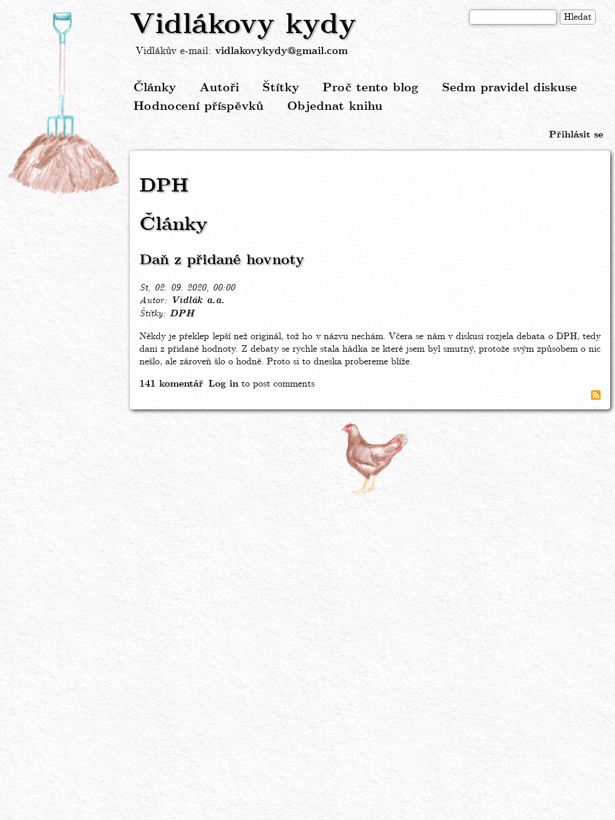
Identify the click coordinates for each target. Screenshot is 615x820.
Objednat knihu (335, 106)
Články (154, 88)
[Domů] (65, 104)
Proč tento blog (371, 88)
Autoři (219, 88)
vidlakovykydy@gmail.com (281, 51)
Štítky (280, 88)
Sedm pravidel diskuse (509, 88)
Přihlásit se (576, 134)
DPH (181, 314)
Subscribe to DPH (596, 395)
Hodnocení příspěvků (198, 106)
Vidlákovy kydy (243, 25)
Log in (223, 384)
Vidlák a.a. (198, 300)
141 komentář (171, 384)
